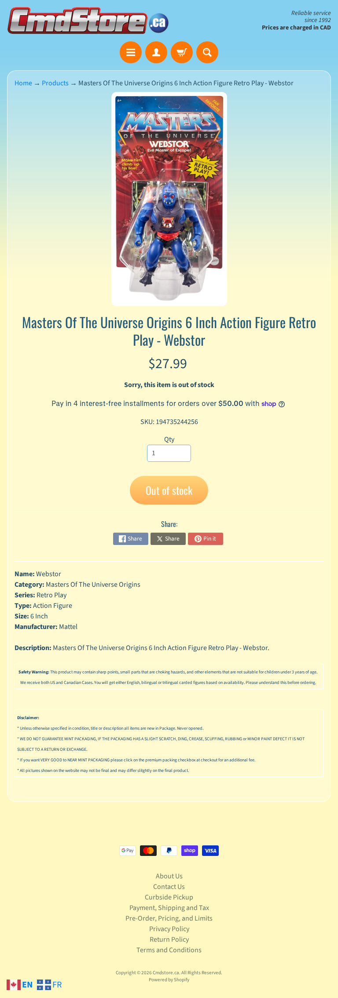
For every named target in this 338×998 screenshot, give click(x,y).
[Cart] (182, 52)
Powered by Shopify (169, 979)
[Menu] (131, 52)
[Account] (156, 52)
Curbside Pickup (169, 897)
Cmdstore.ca (166, 972)
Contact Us (169, 887)
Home (23, 83)
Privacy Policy (169, 929)
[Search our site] (207, 52)
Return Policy (169, 939)
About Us (169, 876)
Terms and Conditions (169, 950)
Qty (169, 439)
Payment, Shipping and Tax (169, 908)
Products (55, 83)
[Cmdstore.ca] (88, 20)
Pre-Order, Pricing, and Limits (169, 918)
